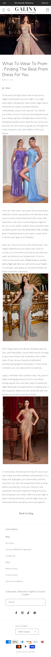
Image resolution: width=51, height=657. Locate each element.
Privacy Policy (12, 575)
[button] (3, 10)
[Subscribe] (42, 602)
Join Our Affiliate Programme (19, 549)
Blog (8, 536)
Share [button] (7, 88)
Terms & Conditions (14, 581)
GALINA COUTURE (28, 652)
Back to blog (26, 513)
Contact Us (10, 556)
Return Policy (11, 568)
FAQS (8, 562)
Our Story (10, 543)
